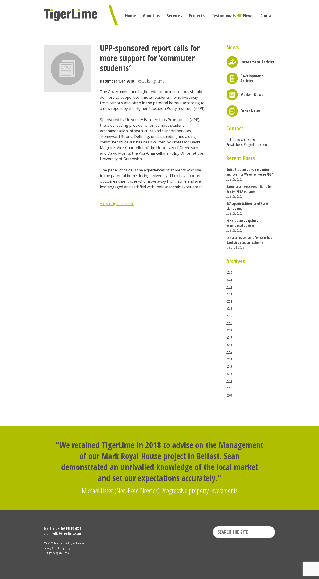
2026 (229, 272)
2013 (229, 366)
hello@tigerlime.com (251, 144)
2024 (229, 287)
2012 (229, 373)
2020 (229, 316)
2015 (229, 352)
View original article (117, 203)
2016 (229, 344)
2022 (229, 301)
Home (130, 15)
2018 (229, 330)
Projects (197, 15)
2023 (229, 294)
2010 (229, 388)
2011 (229, 381)
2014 (229, 359)
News (248, 15)
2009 (229, 395)
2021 (229, 308)
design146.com (61, 553)
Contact (267, 15)
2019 (229, 323)
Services (174, 15)
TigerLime (157, 81)
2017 (229, 337)
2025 (229, 279)
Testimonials (224, 15)
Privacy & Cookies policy (57, 548)
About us (151, 15)
